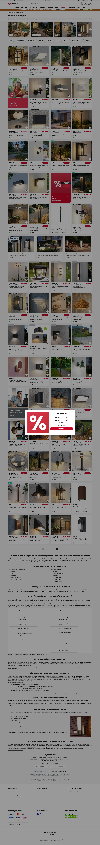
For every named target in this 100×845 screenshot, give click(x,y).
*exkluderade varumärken (61, 431)
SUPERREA (61, 425)
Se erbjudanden (61, 428)
